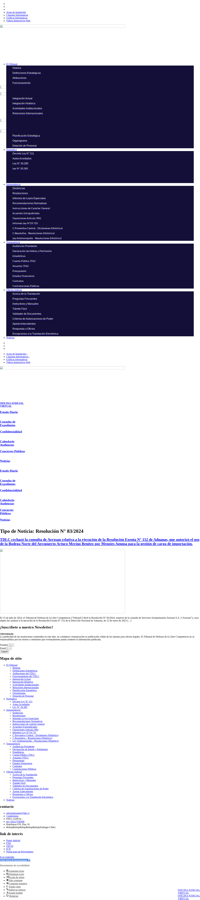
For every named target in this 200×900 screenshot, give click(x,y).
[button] (103, 64)
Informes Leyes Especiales (25, 718)
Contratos (17, 766)
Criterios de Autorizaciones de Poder (30, 788)
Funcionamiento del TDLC (25, 676)
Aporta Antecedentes (22, 791)
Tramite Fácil (18, 783)
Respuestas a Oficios (22, 794)
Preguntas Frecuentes (22, 777)
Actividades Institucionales (25, 684)
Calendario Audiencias (7, 443)
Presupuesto (18, 760)
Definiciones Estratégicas (24, 670)
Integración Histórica (22, 682)
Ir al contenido (7, 857)
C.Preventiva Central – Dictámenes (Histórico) (35, 735)
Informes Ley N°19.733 (24, 732)
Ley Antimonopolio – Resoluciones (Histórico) (35, 741)
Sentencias (17, 712)
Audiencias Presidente (23, 746)
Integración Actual (21, 679)
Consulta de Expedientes (7, 423)
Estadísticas (18, 752)
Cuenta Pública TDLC (23, 755)
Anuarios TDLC (20, 757)
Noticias (5, 461)
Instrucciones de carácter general (28, 724)
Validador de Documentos (25, 786)
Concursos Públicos (12, 451)
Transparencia (13, 743)
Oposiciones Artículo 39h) (25, 729)
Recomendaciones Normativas (27, 721)
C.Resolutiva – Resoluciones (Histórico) (32, 738)
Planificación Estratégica (24, 690)
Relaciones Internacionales (25, 687)
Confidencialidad (11, 431)
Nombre (4, 645)
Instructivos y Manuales (24, 780)
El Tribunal (11, 665)
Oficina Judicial (14, 771)
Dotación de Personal (23, 696)
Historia (16, 668)
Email (3, 648)
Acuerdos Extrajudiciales (24, 727)
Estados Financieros (22, 763)
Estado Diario (9, 412)
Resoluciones (19, 715)
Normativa (11, 698)
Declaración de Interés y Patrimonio (30, 749)
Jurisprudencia (13, 710)
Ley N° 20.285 (19, 707)
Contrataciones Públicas (24, 769)
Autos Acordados (21, 704)
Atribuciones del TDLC (24, 673)
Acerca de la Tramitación (24, 774)
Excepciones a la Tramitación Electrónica (32, 797)
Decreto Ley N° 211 (22, 701)
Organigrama (18, 693)
